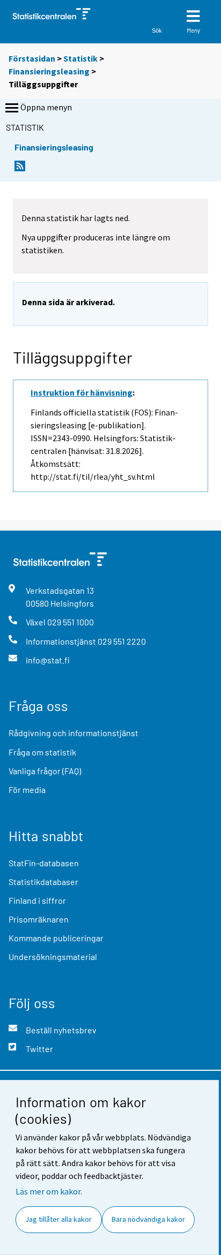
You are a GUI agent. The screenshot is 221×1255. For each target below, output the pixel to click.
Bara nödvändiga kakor (148, 1219)
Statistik (80, 58)
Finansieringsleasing (49, 71)
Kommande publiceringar (56, 938)
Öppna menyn (46, 107)
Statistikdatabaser (43, 881)
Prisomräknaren (39, 919)
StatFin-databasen (44, 863)
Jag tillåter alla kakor (58, 1219)
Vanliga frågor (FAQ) (45, 771)
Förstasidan (32, 58)
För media (27, 789)
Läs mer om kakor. (49, 1191)
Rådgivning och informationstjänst (73, 733)
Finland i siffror (37, 900)
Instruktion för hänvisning (81, 392)
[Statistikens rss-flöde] (19, 169)
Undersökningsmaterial (53, 956)
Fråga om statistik (42, 752)
